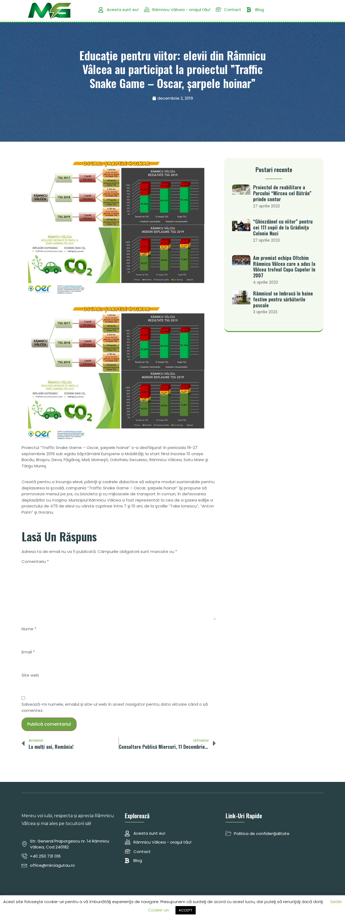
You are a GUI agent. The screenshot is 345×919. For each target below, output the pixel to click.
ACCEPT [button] (185, 910)
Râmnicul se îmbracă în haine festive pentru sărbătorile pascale (283, 299)
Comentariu (35, 561)
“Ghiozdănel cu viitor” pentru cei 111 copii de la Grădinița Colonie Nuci (283, 227)
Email (28, 652)
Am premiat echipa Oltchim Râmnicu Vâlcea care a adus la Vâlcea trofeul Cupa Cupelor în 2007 (284, 266)
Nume (29, 629)
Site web (30, 675)
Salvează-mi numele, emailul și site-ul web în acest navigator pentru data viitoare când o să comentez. (115, 707)
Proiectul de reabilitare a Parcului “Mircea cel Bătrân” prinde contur (282, 193)
